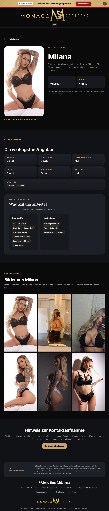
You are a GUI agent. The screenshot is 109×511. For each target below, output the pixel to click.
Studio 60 (19, 488)
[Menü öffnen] (54, 24)
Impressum (63, 508)
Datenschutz (72, 508)
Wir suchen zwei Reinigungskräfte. (54, 3)
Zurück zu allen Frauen (54, 446)
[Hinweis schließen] (105, 4)
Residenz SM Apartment (88, 488)
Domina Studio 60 (67, 488)
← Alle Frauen (13, 39)
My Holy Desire (58, 492)
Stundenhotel (32, 488)
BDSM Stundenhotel (49, 488)
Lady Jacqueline (42, 492)
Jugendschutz (83, 508)
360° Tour (72, 492)
